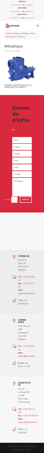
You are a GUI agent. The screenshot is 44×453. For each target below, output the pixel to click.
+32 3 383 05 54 (16, 11)
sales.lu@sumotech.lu (29, 17)
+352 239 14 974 (16, 18)
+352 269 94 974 (30, 415)
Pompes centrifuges (21, 33)
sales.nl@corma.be (28, 11)
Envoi (26, 199)
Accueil (8, 33)
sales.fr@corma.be (28, 4)
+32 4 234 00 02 (16, 5)
